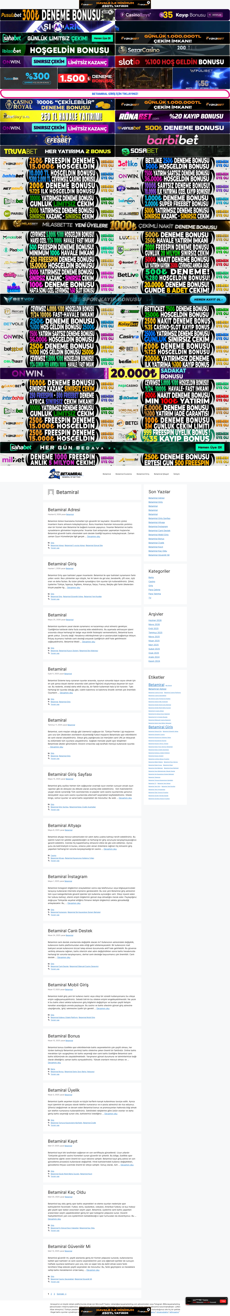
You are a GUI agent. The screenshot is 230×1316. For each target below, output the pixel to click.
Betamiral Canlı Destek (70, 930)
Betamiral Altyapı (64, 825)
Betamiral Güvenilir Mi (69, 1246)
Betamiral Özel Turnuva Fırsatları (158, 792)
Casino (53, 855)
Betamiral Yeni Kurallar (93, 596)
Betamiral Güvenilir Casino (157, 734)
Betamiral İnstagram (67, 876)
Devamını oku (93, 536)
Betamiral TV (152, 783)
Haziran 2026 (155, 620)
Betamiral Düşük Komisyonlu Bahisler (160, 705)
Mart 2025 (154, 645)
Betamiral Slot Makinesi (88, 651)
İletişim (177, 474)
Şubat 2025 (154, 649)
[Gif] (115, 225)
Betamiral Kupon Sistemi (68, 651)
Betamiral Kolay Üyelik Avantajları (82, 807)
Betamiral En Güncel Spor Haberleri (65, 1228)
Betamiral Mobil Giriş (68, 984)
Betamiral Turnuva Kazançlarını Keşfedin (66, 1123)
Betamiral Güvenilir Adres (73, 596)
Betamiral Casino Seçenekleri (62, 1279)
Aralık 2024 (154, 657)
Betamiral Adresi (64, 509)
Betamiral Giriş (143, 474)
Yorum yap (55, 548)
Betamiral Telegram (154, 777)
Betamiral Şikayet (161, 474)
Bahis (53, 1069)
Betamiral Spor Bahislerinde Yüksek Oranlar (162, 771)
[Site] (57, 163)
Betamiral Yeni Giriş (154, 786)
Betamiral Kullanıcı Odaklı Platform (64, 1017)
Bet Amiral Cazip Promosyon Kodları (159, 698)
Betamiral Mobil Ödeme (156, 762)
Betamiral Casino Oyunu (156, 692)
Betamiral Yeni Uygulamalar (157, 789)
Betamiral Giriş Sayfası (70, 774)
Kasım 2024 (154, 661)
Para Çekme (154, 589)
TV (150, 598)
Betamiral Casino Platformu (172, 692)
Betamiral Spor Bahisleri (171, 768)
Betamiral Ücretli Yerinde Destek (158, 795)
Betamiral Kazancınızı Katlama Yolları (79, 858)
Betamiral (107, 474)
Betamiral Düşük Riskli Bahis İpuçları (65, 1174)
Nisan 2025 (154, 641)
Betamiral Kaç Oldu (67, 1192)
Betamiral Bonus (64, 1035)
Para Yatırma (155, 594)
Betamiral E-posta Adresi (75, 545)
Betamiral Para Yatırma (171, 762)
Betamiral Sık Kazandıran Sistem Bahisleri (84, 912)
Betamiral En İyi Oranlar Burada (158, 717)
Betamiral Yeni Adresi (164, 783)
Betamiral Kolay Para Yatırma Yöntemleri (161, 747)
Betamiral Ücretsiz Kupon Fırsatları (159, 798)
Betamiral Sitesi (168, 765)
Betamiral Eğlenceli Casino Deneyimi (84, 966)
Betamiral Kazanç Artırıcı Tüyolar (158, 743)
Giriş (52, 543)
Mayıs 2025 (154, 636)
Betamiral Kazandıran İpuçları (157, 740)
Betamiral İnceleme (124, 474)
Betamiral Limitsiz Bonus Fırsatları (159, 759)
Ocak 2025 (154, 653)
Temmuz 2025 (155, 632)
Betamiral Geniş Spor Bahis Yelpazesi (79, 1072)
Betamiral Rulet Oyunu (155, 765)
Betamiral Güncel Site (94, 545)
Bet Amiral (169, 685)
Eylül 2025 (153, 628)
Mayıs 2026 (154, 624)
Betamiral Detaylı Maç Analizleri (158, 701)
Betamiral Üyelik (64, 1090)
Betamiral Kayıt (63, 1141)
